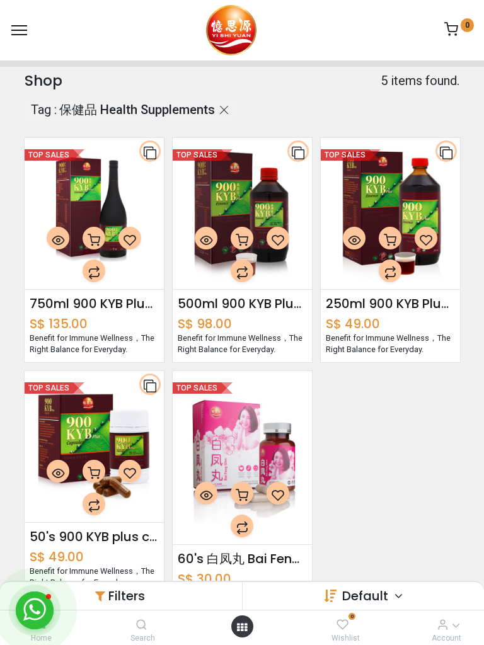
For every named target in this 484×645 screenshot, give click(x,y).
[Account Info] (443, 624)
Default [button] (366, 596)
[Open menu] (242, 627)
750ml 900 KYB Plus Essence (94, 303)
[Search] (141, 624)
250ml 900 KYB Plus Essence (390, 303)
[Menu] (19, 30)
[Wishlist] (343, 624)
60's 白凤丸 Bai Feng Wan (242, 559)
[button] (150, 151)
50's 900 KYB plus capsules (94, 536)
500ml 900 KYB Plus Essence (242, 303)
